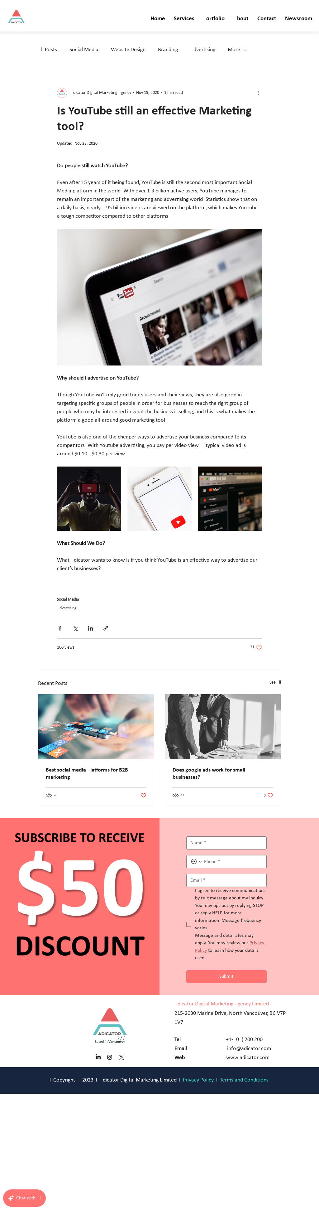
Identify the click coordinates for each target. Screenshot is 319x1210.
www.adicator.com (247, 1058)
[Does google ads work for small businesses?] (223, 726)
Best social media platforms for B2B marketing (87, 773)
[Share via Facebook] (60, 628)
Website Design (128, 50)
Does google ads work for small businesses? (209, 773)
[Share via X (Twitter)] (75, 628)
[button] (184, 19)
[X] (121, 1057)
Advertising (202, 50)
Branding (168, 50)
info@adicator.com (249, 1049)
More (234, 50)
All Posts (47, 50)
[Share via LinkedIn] (90, 628)
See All (275, 682)
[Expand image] (89, 499)
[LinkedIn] (98, 1057)
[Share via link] (106, 628)
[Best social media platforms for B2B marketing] (96, 726)
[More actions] (258, 93)
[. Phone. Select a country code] (196, 861)
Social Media (83, 50)
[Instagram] (110, 1057)
